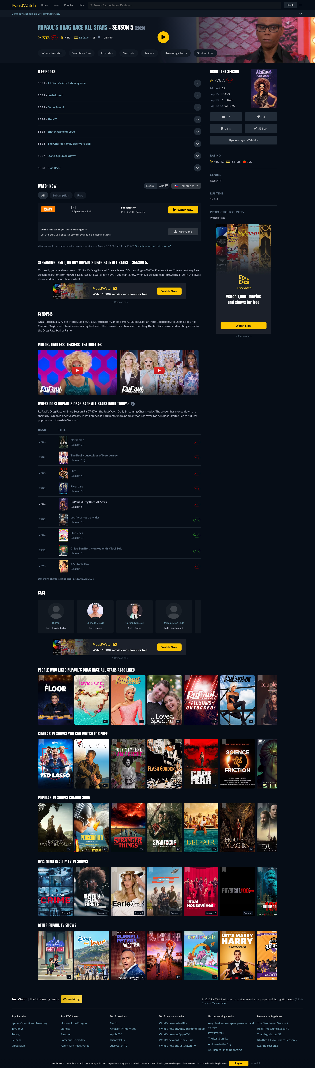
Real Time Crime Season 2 (273, 1028)
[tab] (119, 83)
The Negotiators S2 (269, 1034)
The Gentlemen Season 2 (272, 1023)
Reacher (66, 1034)
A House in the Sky (219, 1044)
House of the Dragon (74, 1023)
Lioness (65, 1028)
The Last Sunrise (218, 1038)
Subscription (61, 195)
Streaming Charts (176, 53)
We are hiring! (72, 999)
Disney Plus (117, 1040)
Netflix (114, 1023)
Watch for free (81, 53)
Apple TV (116, 1034)
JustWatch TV (119, 1045)
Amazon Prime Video (123, 1028)
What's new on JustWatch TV (177, 1045)
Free (80, 195)
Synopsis (129, 53)
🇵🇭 (184, 185)
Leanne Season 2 (267, 1045)
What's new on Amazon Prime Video (182, 1028)
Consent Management (214, 1003)
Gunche (17, 1040)
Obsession (18, 1045)
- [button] (61, 83)
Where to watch (52, 53)
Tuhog (16, 1034)
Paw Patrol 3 (216, 1032)
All (43, 195)
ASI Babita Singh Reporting (225, 1049)
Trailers (149, 53)
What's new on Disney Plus (176, 1040)
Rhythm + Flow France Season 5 (277, 1040)
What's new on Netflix (173, 1023)
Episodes (107, 53)
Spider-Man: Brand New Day (30, 1023)
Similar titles (205, 53)
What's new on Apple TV (174, 1034)
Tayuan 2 (17, 1028)
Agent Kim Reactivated (75, 1045)
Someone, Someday (73, 1040)
